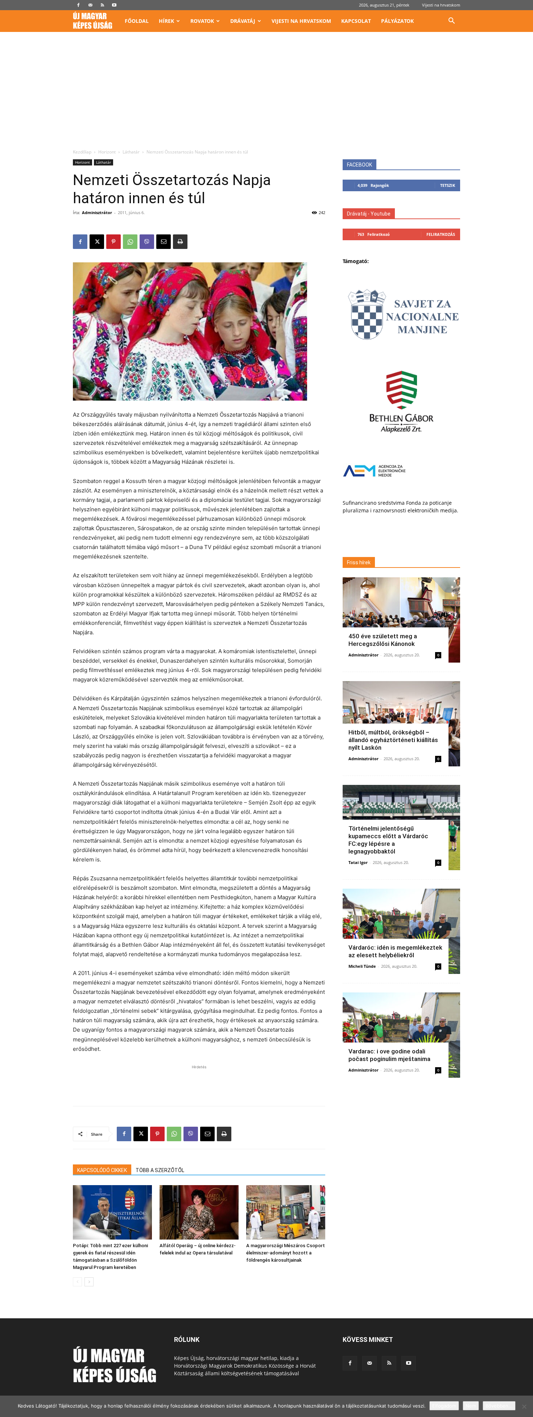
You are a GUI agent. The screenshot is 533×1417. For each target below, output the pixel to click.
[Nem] (524, 1406)
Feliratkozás (440, 234)
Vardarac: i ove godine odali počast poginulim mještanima (389, 1055)
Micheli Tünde (362, 966)
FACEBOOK (359, 165)
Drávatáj (242, 20)
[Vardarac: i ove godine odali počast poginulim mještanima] (401, 1035)
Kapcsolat (356, 20)
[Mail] (90, 5)
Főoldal (137, 20)
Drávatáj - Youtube (369, 214)
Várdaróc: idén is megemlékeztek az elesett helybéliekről (395, 951)
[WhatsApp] (130, 241)
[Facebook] (78, 5)
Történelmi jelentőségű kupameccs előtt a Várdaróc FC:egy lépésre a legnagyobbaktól (388, 840)
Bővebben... (499, 1406)
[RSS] (102, 5)
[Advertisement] (266, 94)
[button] (451, 21)
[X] (97, 241)
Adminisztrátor (97, 212)
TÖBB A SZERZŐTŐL (160, 1170)
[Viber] (147, 241)
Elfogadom (444, 1406)
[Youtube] (114, 5)
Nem (471, 1406)
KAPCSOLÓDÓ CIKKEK (102, 1170)
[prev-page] (77, 1281)
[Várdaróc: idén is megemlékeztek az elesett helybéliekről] (401, 931)
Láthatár (131, 152)
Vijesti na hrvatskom (441, 5)
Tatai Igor (358, 862)
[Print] (180, 241)
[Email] (163, 241)
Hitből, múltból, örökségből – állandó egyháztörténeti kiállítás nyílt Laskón (393, 740)
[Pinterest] (113, 241)
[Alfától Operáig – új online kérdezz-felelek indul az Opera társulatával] (199, 1212)
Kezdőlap (82, 152)
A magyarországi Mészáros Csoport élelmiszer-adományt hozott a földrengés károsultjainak (285, 1253)
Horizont (107, 152)
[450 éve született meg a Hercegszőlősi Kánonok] (401, 620)
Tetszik (447, 185)
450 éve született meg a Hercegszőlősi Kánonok (382, 639)
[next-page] (89, 1281)
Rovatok (202, 20)
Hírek (166, 20)
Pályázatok (397, 20)
